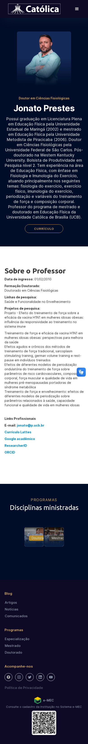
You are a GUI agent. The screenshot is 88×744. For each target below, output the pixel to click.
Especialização (17, 639)
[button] (77, 9)
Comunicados (16, 616)
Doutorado (13, 652)
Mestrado (13, 645)
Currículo (44, 228)
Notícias (11, 609)
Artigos (11, 602)
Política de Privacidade (24, 688)
